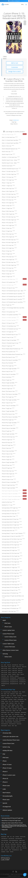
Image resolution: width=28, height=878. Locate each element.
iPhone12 (13, 666)
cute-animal (17, 701)
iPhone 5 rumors (19, 844)
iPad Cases (7, 623)
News (21, 847)
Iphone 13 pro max (4, 670)
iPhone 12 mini (18, 666)
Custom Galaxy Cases (10, 636)
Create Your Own (22, 836)
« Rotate (4, 56)
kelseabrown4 (16, 120)
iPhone (4, 761)
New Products (6, 792)
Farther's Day (6, 747)
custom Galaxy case (4, 838)
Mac (4, 847)
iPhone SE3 (14, 674)
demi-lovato (12, 703)
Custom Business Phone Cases (11, 740)
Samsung (5, 653)
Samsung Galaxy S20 (13, 677)
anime (5, 693)
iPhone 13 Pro (20, 668)
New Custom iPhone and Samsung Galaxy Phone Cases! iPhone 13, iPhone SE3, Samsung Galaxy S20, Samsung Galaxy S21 (14, 826)
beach (21, 693)
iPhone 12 (9, 666)
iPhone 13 (9, 668)
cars (12, 697)
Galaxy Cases (8, 656)
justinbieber (20, 708)
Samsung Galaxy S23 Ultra (14, 683)
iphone (3, 708)
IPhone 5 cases (7, 844)
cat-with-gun (11, 699)
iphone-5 (6, 708)
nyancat (10, 714)
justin (10, 708)
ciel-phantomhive (20, 699)
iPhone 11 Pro (21, 664)
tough (24, 683)
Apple (4, 620)
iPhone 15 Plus (14, 672)
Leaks (4, 789)
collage (3, 701)
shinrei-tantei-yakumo (22, 718)
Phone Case (11, 676)
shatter (21, 849)
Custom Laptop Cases (9, 630)
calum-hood (24, 695)
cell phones (17, 836)
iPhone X (18, 674)
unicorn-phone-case (13, 723)
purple (7, 716)
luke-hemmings (4, 712)
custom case (9, 664)
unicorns (9, 725)
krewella (3, 710)
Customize (14, 67)
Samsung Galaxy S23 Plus (5, 683)
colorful (6, 701)
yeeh (16, 725)
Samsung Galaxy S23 (22, 681)
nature (6, 714)
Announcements (3, 836)
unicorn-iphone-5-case (17, 721)
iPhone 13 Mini (14, 668)
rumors (10, 849)
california (14, 695)
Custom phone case (15, 664)
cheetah (15, 699)
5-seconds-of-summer (7, 691)
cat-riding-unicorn (4, 699)
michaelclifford (23, 712)
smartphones (3, 851)
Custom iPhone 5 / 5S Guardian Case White (14, 80)
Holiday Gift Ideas (7, 750)
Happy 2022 (5, 829)
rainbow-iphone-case (20, 716)
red (6, 718)
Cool (10, 701)
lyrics (9, 712)
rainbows (3, 718)
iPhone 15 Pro (20, 672)
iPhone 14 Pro (20, 670)
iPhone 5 (5, 771)
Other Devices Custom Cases (11, 650)
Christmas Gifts (7, 733)
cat (22, 697)
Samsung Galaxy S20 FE (21, 677)
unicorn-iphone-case (5, 723)
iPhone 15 (9, 672)
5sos (20, 691)
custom (5, 664)
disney (16, 703)
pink (25, 714)
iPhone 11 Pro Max (4, 666)
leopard (14, 710)
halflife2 (13, 706)
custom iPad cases (11, 838)
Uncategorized (7, 806)
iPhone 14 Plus (14, 670)
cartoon (16, 697)
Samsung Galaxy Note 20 (5, 677)
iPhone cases (6, 785)
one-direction (17, 714)
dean (7, 703)
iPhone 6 (5, 782)
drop (2, 842)
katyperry (25, 708)
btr (11, 695)
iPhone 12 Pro (24, 666)
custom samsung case (4, 840)
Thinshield (11, 851)
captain (3, 697)
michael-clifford (17, 712)
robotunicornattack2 (12, 718)
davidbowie (3, 703)
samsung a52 (17, 676)
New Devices (13, 847)
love (17, 710)
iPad (4, 754)
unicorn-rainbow (4, 725)
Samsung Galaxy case (15, 849)
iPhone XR (22, 674)
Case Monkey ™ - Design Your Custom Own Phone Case (14, 874)
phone (8, 676)
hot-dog (22, 706)
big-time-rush (4, 695)
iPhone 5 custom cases (9, 775)
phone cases (25, 847)
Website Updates (7, 810)
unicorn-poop (19, 723)
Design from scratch (14, 71)
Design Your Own (22, 840)
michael (12, 712)
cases (13, 836)
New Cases (8, 847)
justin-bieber (15, 708)
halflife (9, 706)
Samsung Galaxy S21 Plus (5, 681)
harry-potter (17, 706)
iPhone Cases (8, 626)
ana (2, 693)
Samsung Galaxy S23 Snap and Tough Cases (12, 818)
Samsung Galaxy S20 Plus (5, 679)
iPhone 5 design (13, 844)
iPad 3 (10, 842)
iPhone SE (9, 674)
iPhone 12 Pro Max (4, 668)
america (24, 691)
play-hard (3, 716)
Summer (7, 851)
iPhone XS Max (3, 676)
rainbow (14, 716)
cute (12, 701)
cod (25, 699)
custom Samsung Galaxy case (13, 840)
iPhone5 (2, 844)
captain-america (8, 697)
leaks (2, 847)
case (2, 664)
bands (17, 693)
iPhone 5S (5, 778)
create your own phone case (10, 736)
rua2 (17, 718)
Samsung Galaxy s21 (22, 679)
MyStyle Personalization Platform (15, 876)
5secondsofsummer (15, 691)
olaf (13, 714)
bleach (8, 695)
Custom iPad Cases (9, 646)
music (3, 714)
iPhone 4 (16, 842)
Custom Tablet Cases (8, 643)
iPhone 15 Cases (7, 768)
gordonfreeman (4, 706)
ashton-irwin (13, 693)
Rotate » (4, 58)
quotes (11, 716)
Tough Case (3, 685)
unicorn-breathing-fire (9, 721)
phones (2, 849)
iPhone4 (20, 842)
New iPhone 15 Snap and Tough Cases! (11, 820)
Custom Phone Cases (8, 633)
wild (13, 725)
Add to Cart (14, 63)
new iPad (17, 847)
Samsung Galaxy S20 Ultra (14, 679)
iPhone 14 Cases (7, 764)
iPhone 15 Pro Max (4, 674)
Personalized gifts (8, 796)
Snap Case (20, 683)
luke (20, 710)
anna (8, 693)
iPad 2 (7, 842)
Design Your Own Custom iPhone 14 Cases (12, 823)
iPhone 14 (9, 670)
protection (6, 849)
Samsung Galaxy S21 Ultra (14, 681)
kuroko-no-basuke (9, 710)
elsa (19, 703)
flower (22, 703)
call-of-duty (19, 695)
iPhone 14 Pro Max (4, 672)
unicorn (3, 721)
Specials (5, 803)
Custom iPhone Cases (10, 640)
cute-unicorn (22, 701)
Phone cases (6, 799)
